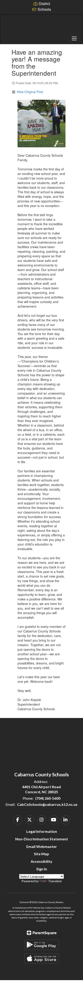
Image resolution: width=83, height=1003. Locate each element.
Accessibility (41, 861)
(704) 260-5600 (47, 798)
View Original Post (30, 91)
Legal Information (41, 831)
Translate (55, 881)
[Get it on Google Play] (41, 945)
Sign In (41, 869)
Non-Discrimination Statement (41, 839)
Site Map (41, 854)
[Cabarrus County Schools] (41, 26)
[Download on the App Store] (41, 958)
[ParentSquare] (42, 932)
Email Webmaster (41, 846)
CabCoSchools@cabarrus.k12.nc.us (47, 804)
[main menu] (74, 38)
